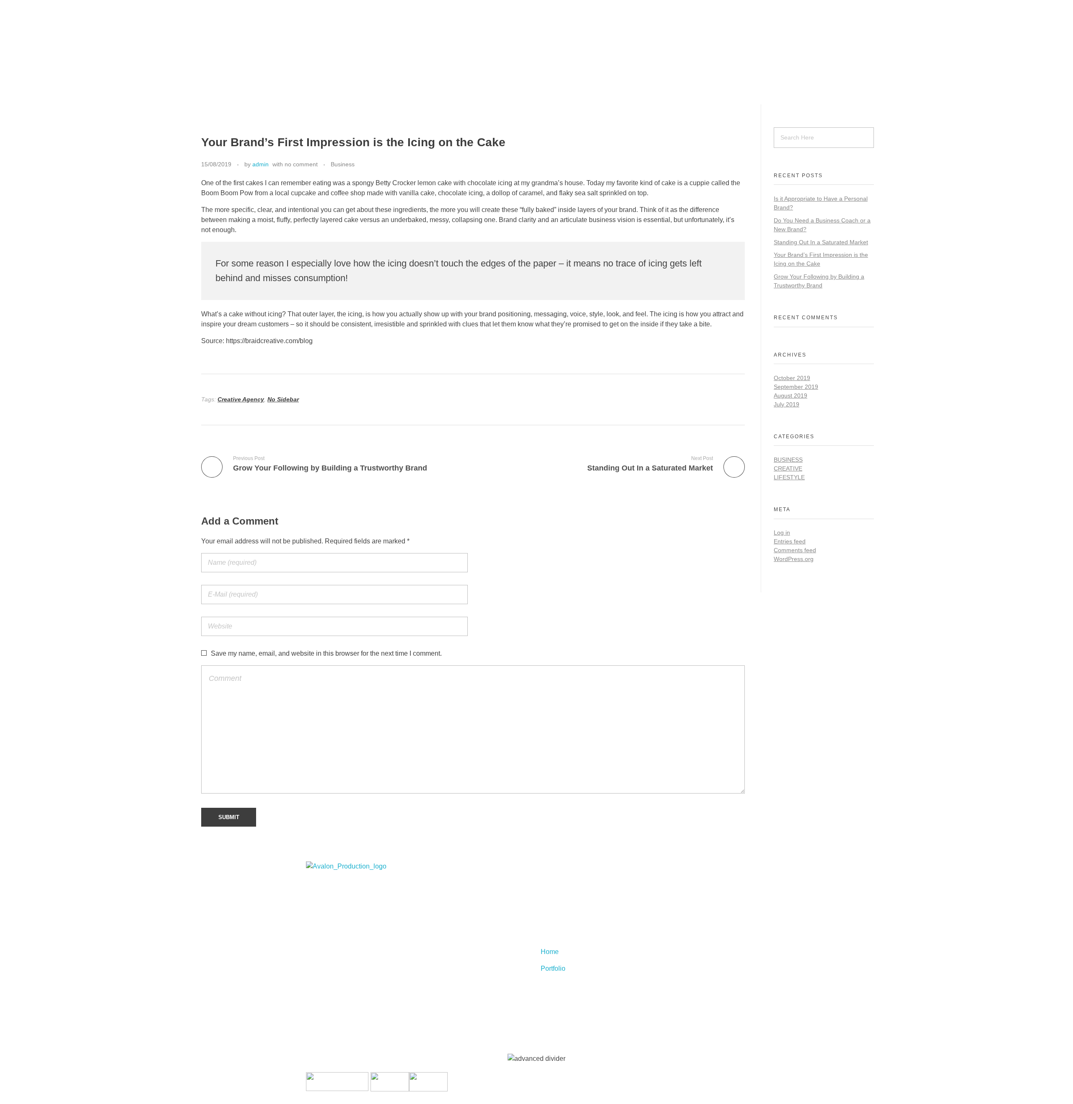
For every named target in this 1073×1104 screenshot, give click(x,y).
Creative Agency (241, 399)
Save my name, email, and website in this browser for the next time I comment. (326, 653)
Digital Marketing (29, 54)
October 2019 (792, 378)
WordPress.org (794, 559)
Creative (788, 468)
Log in (782, 532)
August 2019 (790, 395)
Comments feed (795, 550)
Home (550, 918)
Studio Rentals (26, 88)
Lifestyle (789, 477)
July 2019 (786, 404)
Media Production (30, 71)
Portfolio (553, 935)
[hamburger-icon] (19, 12)
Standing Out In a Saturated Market (821, 242)
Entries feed (790, 541)
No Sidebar (283, 399)
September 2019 (796, 386)
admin (260, 164)
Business (343, 164)
